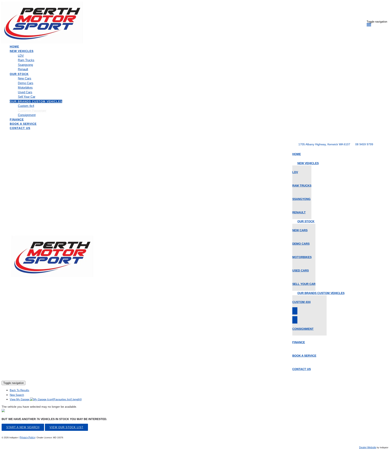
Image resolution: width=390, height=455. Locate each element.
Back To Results (19, 390)
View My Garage (46, 399)
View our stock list (66, 427)
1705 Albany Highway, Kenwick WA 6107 (324, 144)
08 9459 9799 (364, 144)
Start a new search (22, 427)
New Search (17, 394)
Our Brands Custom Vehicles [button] (36, 101)
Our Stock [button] (19, 74)
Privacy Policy (27, 437)
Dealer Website (367, 447)
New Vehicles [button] (22, 51)
